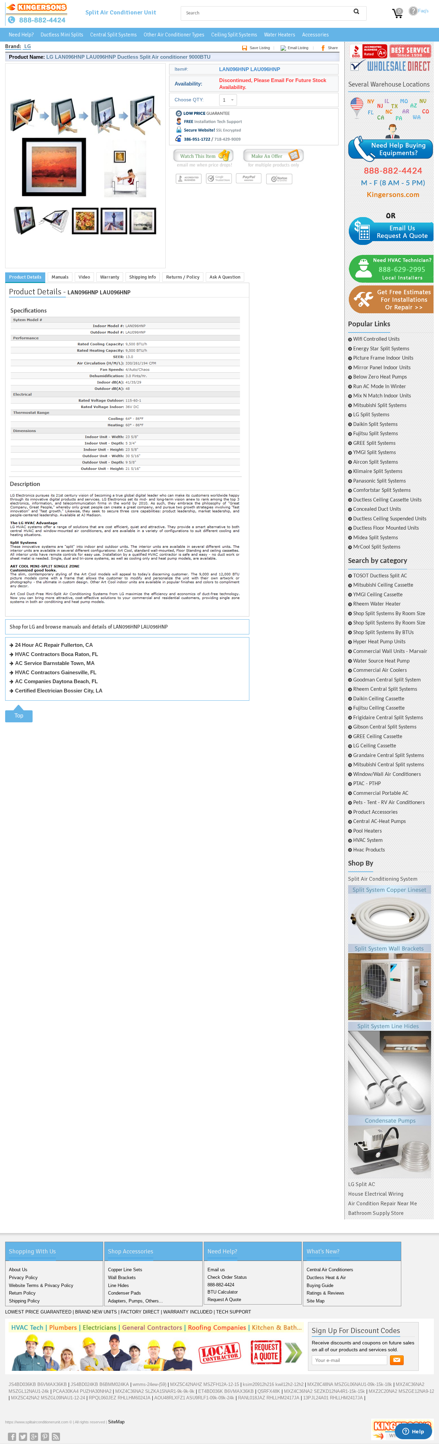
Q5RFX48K (269, 1391)
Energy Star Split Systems (381, 349)
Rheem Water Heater (377, 604)
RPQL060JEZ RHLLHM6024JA (120, 1397)
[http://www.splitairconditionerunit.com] (389, 1032)
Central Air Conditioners (330, 1269)
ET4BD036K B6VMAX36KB (226, 1391)
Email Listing (298, 48)
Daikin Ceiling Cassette (378, 699)
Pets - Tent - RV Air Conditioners (389, 802)
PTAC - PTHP (367, 784)
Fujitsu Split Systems (375, 434)
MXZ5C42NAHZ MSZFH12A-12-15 (204, 1384)
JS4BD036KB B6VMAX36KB (38, 1384)
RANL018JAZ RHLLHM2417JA (268, 1397)
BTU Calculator (222, 1292)
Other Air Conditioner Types (174, 35)
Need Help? (21, 35)
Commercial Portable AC (380, 793)
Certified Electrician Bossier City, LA (59, 690)
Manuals (60, 277)
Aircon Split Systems (375, 462)
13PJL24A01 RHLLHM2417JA (333, 1397)
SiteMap (116, 1421)
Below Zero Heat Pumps (380, 377)
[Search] (356, 11)
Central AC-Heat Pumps (379, 821)
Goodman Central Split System (387, 680)
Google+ (34, 1437)
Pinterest (45, 1437)
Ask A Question (225, 277)
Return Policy (22, 1293)
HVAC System (368, 840)
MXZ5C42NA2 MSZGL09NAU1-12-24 (48, 1397)
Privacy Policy (23, 1277)
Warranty (109, 277)
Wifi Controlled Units (376, 339)
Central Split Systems (113, 35)
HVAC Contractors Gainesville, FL (55, 672)
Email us (216, 1269)
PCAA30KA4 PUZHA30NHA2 (82, 1391)
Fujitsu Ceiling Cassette (379, 708)
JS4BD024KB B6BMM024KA (100, 1384)
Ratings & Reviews (325, 1293)
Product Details (25, 277)
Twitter (23, 1437)
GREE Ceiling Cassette (377, 737)
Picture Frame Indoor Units (383, 358)
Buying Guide (320, 1285)
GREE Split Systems (374, 443)
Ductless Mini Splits (61, 35)
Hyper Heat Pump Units (379, 642)
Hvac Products (369, 850)
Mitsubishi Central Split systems (388, 765)
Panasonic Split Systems (379, 481)
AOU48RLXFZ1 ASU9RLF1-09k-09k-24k (194, 1397)
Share (333, 48)
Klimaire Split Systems (377, 471)
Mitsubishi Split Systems (379, 405)
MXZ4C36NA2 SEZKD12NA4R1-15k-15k (324, 1391)
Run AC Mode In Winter (379, 387)
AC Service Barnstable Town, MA (55, 663)
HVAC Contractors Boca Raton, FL (56, 654)
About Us (18, 1269)
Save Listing (260, 48)
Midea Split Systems (375, 538)
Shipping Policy (24, 1301)
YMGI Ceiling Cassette (378, 595)
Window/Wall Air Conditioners (387, 774)
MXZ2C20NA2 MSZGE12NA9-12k (403, 1391)
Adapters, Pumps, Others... (135, 1301)
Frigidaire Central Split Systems (388, 718)
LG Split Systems (371, 415)
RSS (56, 1437)
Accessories (315, 35)
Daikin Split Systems (375, 424)
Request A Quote (224, 1299)
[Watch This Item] (203, 167)
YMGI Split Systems (374, 452)
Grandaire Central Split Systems (388, 755)
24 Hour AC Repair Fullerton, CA (54, 645)
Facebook (12, 1437)
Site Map (315, 1301)
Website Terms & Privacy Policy (41, 1285)
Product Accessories (375, 812)
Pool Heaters (367, 831)
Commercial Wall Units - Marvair (390, 651)
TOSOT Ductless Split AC (380, 576)
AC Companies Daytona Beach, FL (56, 681)
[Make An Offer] (272, 167)
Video (84, 277)
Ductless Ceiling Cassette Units (387, 500)
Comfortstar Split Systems (382, 490)
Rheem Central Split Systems (385, 689)
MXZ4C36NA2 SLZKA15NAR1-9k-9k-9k (154, 1391)
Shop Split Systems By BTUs (383, 632)
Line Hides (118, 1285)
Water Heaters (279, 35)
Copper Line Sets (125, 1269)
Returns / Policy (183, 277)
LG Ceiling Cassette (374, 746)
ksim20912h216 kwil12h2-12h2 (273, 1384)
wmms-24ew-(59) (149, 1384)
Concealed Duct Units (377, 509)
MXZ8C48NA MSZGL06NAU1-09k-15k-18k (349, 1384)
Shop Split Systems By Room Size (389, 614)
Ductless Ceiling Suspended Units (389, 519)
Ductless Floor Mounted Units (386, 528)
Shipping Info (142, 277)
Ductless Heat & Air (326, 1277)
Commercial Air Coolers (380, 670)
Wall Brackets (122, 1277)
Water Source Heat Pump (381, 661)
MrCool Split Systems (376, 547)
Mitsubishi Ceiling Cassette (383, 585)
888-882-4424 (220, 1284)
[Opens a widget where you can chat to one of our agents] (413, 1432)
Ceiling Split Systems (234, 35)
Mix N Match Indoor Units (382, 396)
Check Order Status (227, 1277)
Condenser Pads (124, 1293)
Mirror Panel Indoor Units (382, 368)
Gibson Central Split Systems (384, 727)
